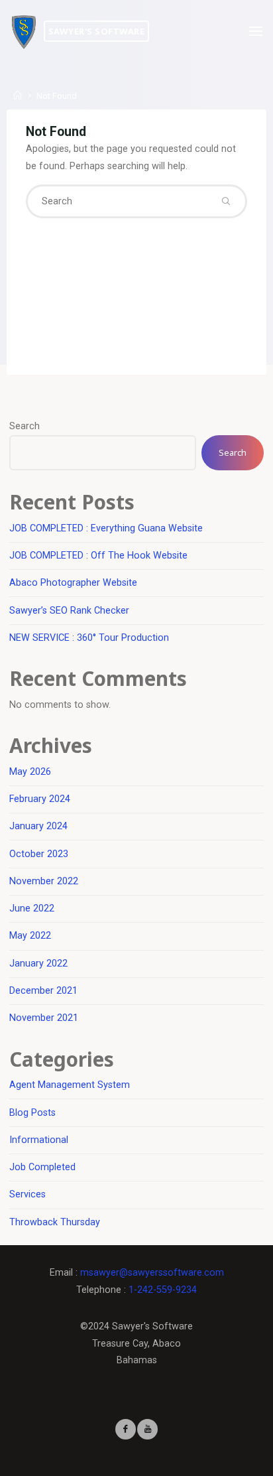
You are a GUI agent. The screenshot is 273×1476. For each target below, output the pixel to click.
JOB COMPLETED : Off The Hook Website (98, 555)
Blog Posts (32, 1112)
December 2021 (43, 990)
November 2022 (43, 881)
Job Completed (42, 1167)
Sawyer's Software (96, 31)
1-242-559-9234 (163, 1290)
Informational (38, 1140)
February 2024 (39, 799)
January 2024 (38, 826)
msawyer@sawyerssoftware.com (152, 1272)
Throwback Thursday (54, 1222)
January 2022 (38, 963)
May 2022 (30, 935)
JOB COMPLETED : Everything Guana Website (106, 528)
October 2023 (38, 854)
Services (27, 1194)
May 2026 (30, 771)
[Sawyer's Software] (23, 31)
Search (24, 426)
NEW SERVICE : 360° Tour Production (89, 637)
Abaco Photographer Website (73, 582)
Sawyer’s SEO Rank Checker (69, 610)
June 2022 (31, 908)
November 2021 (43, 1018)
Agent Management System (69, 1085)
